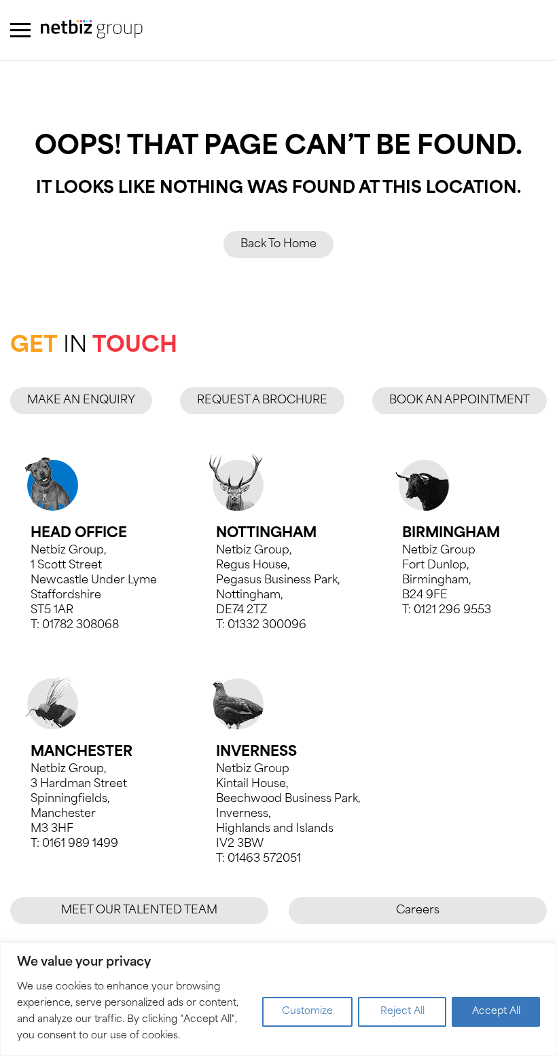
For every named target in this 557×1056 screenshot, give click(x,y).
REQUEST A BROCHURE (262, 400)
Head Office (79, 534)
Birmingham (451, 534)
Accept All (496, 1011)
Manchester (81, 752)
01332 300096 (267, 625)
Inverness (256, 752)
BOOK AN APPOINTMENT (459, 400)
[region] (278, 999)
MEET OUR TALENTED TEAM (139, 910)
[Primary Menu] (20, 30)
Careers (417, 910)
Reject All (402, 1011)
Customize (307, 1011)
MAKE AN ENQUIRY (81, 400)
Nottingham (266, 534)
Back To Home (278, 244)
